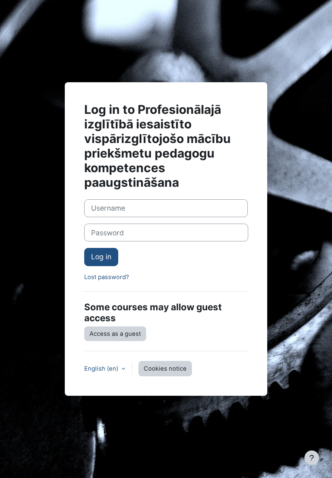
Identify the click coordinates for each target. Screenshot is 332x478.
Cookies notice (165, 368)
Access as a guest (115, 333)
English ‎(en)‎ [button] (102, 368)
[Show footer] (311, 457)
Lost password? (106, 277)
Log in (101, 256)
